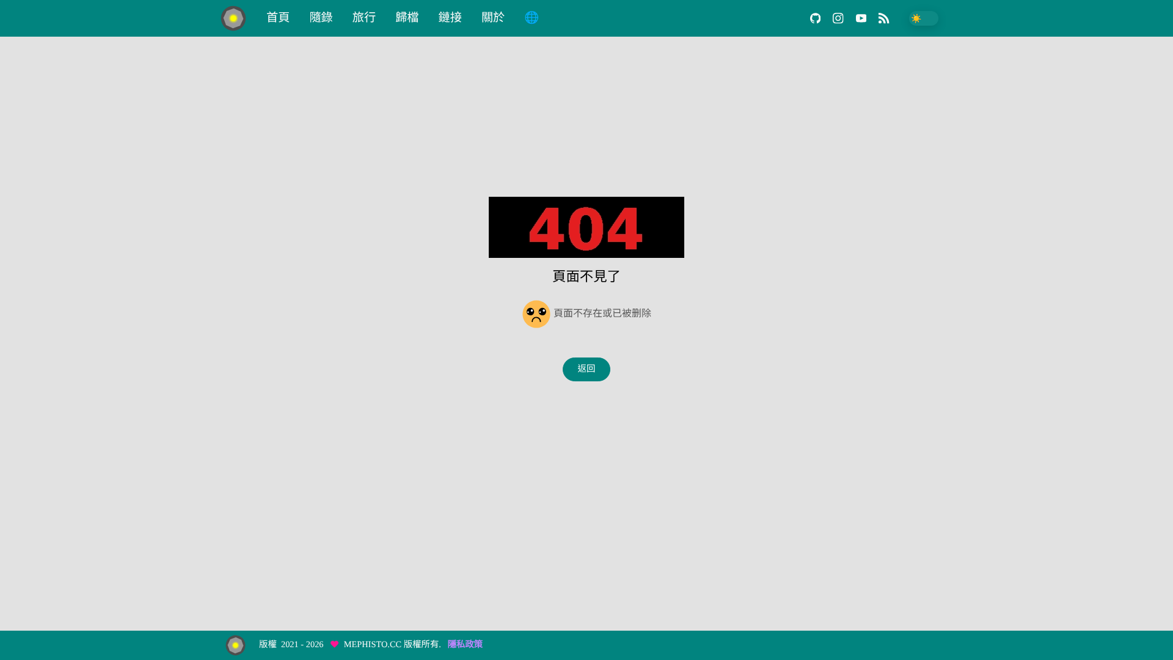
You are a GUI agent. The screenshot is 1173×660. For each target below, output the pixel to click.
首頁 (278, 18)
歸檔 (406, 18)
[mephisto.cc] (238, 18)
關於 (493, 18)
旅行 (364, 18)
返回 (587, 369)
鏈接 (450, 18)
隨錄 (320, 18)
